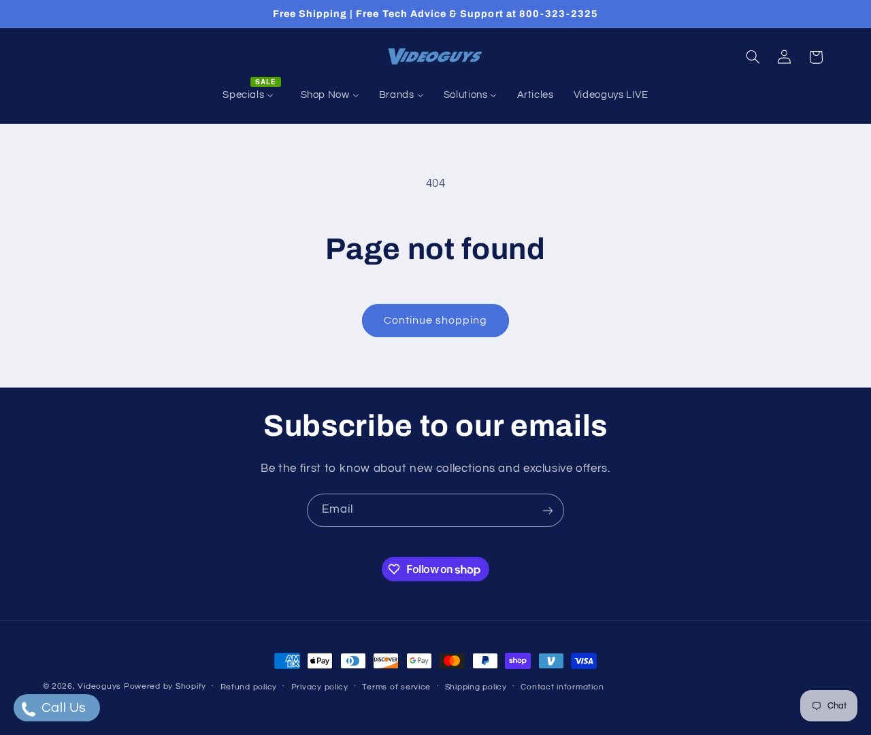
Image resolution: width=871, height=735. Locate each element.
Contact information (562, 687)
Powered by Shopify (165, 686)
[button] (752, 57)
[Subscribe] (547, 510)
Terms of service (396, 687)
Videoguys (99, 686)
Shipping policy (476, 687)
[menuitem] (252, 95)
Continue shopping (436, 320)
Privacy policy (319, 687)
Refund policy (249, 687)
